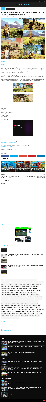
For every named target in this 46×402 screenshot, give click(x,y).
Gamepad (2, 309)
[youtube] (44, 1)
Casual (39, 305)
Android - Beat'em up (14, 282)
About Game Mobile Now (6, 330)
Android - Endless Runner (38, 282)
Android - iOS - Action (27, 284)
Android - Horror (19, 284)
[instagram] (43, 1)
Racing (21, 313)
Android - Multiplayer (39, 296)
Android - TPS (27, 303)
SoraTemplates (1, 400)
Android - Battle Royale (5, 282)
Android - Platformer (20, 298)
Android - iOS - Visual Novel (14, 296)
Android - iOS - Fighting (5, 288)
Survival (30, 16)
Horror (7, 309)
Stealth (2, 315)
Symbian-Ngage (17, 315)
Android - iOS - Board (25, 286)
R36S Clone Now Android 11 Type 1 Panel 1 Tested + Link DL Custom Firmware (24, 270)
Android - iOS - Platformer (25, 290)
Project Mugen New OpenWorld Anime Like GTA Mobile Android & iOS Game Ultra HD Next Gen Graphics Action (26, 342)
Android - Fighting (4, 284)
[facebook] (39, 1)
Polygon (8, 313)
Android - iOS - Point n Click (36, 290)
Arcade (15, 305)
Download (3, 61)
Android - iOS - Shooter (32, 292)
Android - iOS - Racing (14, 292)
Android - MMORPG (24, 296)
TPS (38, 315)
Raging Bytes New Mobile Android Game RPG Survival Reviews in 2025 (23, 168)
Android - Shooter (26, 301)
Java (29, 309)
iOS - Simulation (24, 309)
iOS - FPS (18, 309)
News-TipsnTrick (18, 311)
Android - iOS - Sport (15, 294)
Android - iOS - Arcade (5, 286)
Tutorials (8, 317)
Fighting (35, 307)
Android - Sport (4, 303)
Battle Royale (20, 305)
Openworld (27, 16)
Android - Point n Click (30, 298)
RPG (28, 313)
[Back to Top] (44, 400)
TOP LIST (26, 315)
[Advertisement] (23, 212)
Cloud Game (3, 307)
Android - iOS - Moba (5, 290)
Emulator (15, 307)
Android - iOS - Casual (34, 286)
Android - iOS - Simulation (6, 294)
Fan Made (27, 307)
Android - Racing (4, 301)
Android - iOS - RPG (23, 292)
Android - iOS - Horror (23, 288)
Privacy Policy (4, 329)
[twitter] (41, 1)
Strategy (7, 315)
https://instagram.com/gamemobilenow (9, 142)
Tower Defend (31, 315)
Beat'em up (26, 305)
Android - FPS (12, 284)
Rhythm (25, 313)
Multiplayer (3, 311)
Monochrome (41, 309)
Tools (22, 315)
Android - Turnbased (34, 303)
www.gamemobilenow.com (6, 146)
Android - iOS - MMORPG (33, 288)
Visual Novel (14, 317)
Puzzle (17, 313)
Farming (31, 307)
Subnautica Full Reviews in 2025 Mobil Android (8, 168)
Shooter (32, 313)
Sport (41, 313)
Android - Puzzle (38, 298)
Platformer (38, 311)
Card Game (35, 305)
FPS (39, 307)
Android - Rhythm (12, 301)
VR (17, 317)
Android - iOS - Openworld (14, 290)
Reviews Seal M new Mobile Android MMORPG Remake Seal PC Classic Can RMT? (25, 346)
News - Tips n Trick (10, 311)
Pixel (33, 311)
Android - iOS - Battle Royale (16, 286)
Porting (13, 313)
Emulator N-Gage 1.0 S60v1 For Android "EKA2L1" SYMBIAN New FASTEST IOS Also (25, 372)
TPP (36, 315)
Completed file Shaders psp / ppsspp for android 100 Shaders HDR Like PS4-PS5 (25, 249)
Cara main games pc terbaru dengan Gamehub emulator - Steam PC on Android (25, 361)
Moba (37, 309)
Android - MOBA (31, 296)
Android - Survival (21, 16)
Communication (9, 307)
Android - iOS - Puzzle (5, 292)
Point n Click (3, 313)
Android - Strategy (12, 303)
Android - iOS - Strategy (25, 294)
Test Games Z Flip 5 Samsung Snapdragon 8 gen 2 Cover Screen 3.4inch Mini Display (24, 382)
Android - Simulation (5, 162)
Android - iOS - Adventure (36, 284)
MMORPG (33, 309)
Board (30, 305)
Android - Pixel (12, 298)
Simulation (37, 313)
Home (3, 9)
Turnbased (3, 317)
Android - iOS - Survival (35, 294)
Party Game (29, 311)
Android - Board (22, 282)
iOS (15, 309)
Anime (12, 305)
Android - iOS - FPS (14, 288)
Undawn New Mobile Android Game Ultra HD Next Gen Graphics (21, 352)
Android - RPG (18, 301)
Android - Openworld (5, 298)
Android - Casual (30, 282)
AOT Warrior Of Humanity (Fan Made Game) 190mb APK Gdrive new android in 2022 (25, 260)
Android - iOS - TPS (4, 296)
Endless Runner (21, 307)
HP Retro (11, 309)
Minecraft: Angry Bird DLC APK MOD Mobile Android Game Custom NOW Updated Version (37, 168)
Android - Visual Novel (5, 305)
